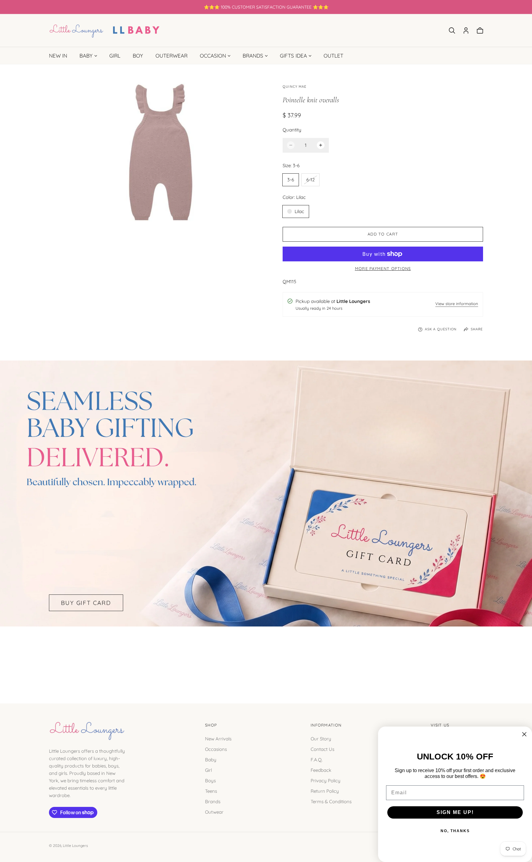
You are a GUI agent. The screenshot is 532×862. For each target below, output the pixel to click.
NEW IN (58, 55)
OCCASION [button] (213, 55)
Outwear (214, 812)
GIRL (114, 55)
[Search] (452, 30)
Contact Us (322, 749)
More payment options (383, 268)
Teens (211, 791)
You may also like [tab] (266, 658)
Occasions (216, 749)
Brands (212, 801)
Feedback (321, 770)
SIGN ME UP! (455, 812)
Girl (208, 770)
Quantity (292, 130)
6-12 (312, 181)
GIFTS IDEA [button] (293, 55)
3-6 (290, 180)
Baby (210, 759)
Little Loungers (75, 845)
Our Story (321, 738)
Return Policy (325, 791)
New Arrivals (218, 738)
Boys (210, 780)
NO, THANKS (455, 831)
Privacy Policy (326, 780)
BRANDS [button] (253, 55)
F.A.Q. (317, 759)
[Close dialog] (524, 734)
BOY (138, 55)
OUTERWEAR (171, 55)
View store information (456, 304)
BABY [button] (86, 55)
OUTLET (333, 55)
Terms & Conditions (331, 801)
